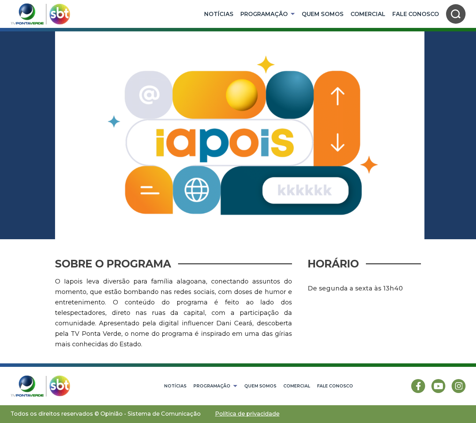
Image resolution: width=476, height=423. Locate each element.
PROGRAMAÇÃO (264, 14)
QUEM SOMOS (323, 14)
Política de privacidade (247, 413)
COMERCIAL (368, 14)
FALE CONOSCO (415, 14)
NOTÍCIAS (218, 14)
